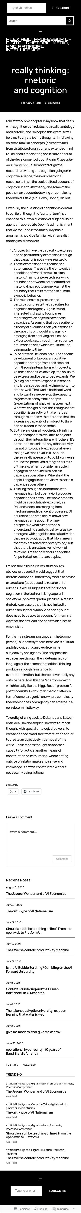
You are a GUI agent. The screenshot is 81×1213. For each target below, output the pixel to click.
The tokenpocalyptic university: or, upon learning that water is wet (36, 1013)
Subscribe (61, 8)
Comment (62, 858)
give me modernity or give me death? (33, 1032)
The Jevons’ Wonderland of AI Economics (36, 894)
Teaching (11, 1153)
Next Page (29, 1064)
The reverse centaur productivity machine (37, 950)
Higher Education (41, 1150)
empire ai (55, 1083)
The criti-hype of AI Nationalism (29, 911)
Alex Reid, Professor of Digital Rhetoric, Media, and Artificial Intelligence (38, 44)
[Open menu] (40, 32)
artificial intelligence (18, 1083)
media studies (26, 1108)
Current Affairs (40, 1104)
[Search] (69, 21)
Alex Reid (11, 1096)
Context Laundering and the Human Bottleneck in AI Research (32, 991)
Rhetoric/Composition (19, 1087)
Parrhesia (67, 1083)
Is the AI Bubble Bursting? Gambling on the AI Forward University (39, 970)
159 (16, 1064)
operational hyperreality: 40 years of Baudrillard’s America (33, 1051)
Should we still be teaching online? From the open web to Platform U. (38, 931)
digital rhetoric (40, 1083)
